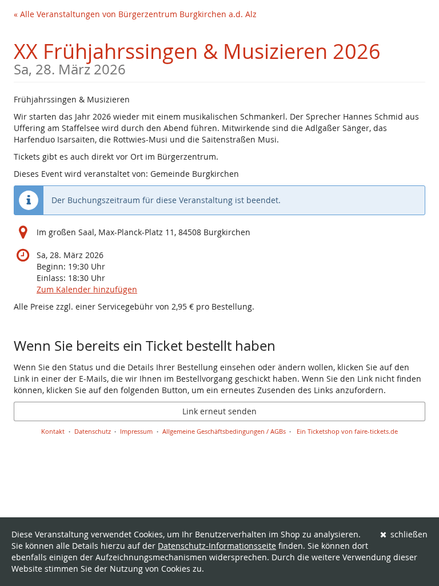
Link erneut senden (219, 411)
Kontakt (53, 431)
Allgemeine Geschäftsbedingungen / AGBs (224, 431)
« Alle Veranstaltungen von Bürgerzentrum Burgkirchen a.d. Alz (135, 14)
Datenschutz (92, 431)
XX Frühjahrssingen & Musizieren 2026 (197, 57)
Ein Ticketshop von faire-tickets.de (347, 431)
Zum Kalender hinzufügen (87, 289)
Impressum (136, 431)
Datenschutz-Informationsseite (217, 545)
